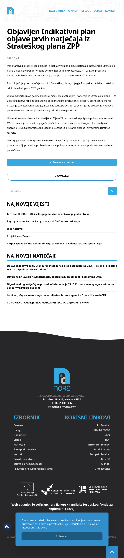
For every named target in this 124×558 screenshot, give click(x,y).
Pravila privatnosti (25, 459)
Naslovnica (57, 11)
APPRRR (105, 464)
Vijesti (17, 439)
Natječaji (19, 444)
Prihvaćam (62, 536)
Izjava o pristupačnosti (28, 464)
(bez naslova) (15, 228)
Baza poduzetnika (25, 449)
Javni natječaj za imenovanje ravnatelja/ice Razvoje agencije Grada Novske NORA (56, 295)
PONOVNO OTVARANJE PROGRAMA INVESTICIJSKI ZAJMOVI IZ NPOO (48, 302)
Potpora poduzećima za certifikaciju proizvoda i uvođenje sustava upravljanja (54, 243)
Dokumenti (20, 435)
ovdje (44, 527)
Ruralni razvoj (101, 449)
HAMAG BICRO (101, 430)
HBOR (106, 439)
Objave (98, 11)
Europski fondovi (100, 454)
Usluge (86, 11)
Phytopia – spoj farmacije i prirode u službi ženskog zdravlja (43, 221)
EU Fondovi (103, 425)
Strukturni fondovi (99, 444)
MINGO (105, 459)
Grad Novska (102, 468)
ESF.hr (106, 435)
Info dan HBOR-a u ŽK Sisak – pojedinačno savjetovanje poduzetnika (48, 214)
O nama (73, 11)
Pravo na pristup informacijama (33, 468)
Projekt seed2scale (18, 236)
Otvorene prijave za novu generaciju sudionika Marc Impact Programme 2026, (54, 276)
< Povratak (62, 176)
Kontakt (111, 11)
